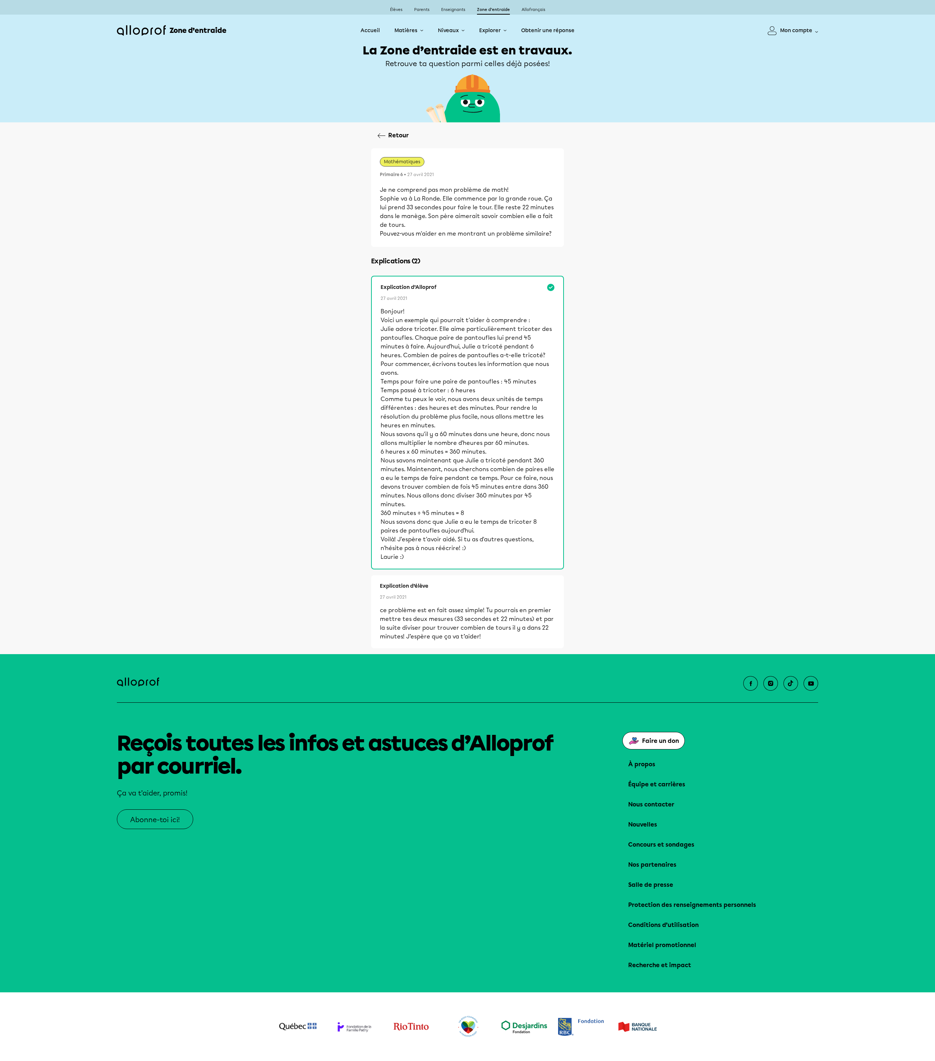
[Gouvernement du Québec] (298, 1027)
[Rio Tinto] (411, 1027)
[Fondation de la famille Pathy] (354, 1027)
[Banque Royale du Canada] (581, 1027)
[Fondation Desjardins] (524, 1027)
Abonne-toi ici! (155, 820)
